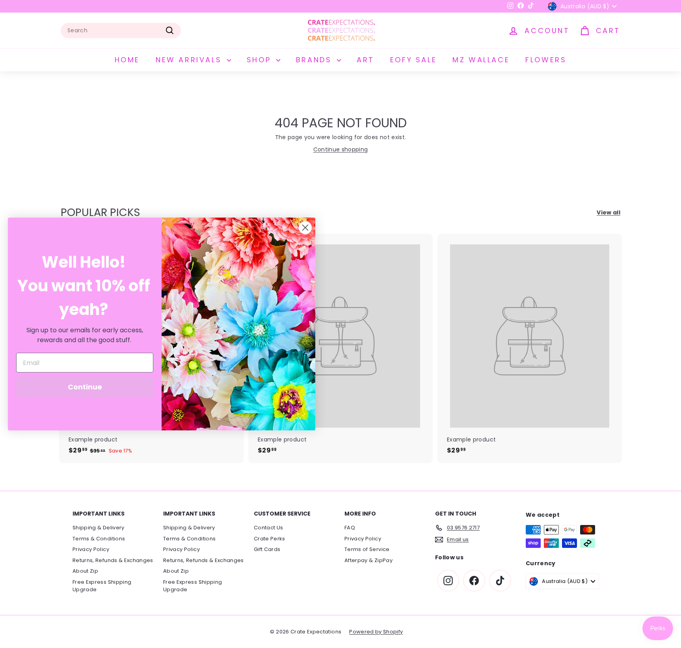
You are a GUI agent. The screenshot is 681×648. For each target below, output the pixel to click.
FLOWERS (545, 60)
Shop (260, 60)
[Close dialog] (305, 228)
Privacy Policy (91, 549)
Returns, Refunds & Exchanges (113, 560)
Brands (315, 60)
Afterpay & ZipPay (368, 560)
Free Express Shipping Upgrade (102, 586)
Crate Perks (269, 538)
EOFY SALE (413, 60)
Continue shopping (340, 149)
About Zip (85, 571)
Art (365, 60)
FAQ (349, 527)
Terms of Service (367, 549)
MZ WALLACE (481, 60)
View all (608, 212)
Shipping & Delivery (99, 527)
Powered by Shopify (376, 631)
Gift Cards (267, 549)
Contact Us (268, 527)
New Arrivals (190, 60)
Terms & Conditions (99, 538)
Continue (85, 387)
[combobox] (121, 30)
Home (127, 60)
